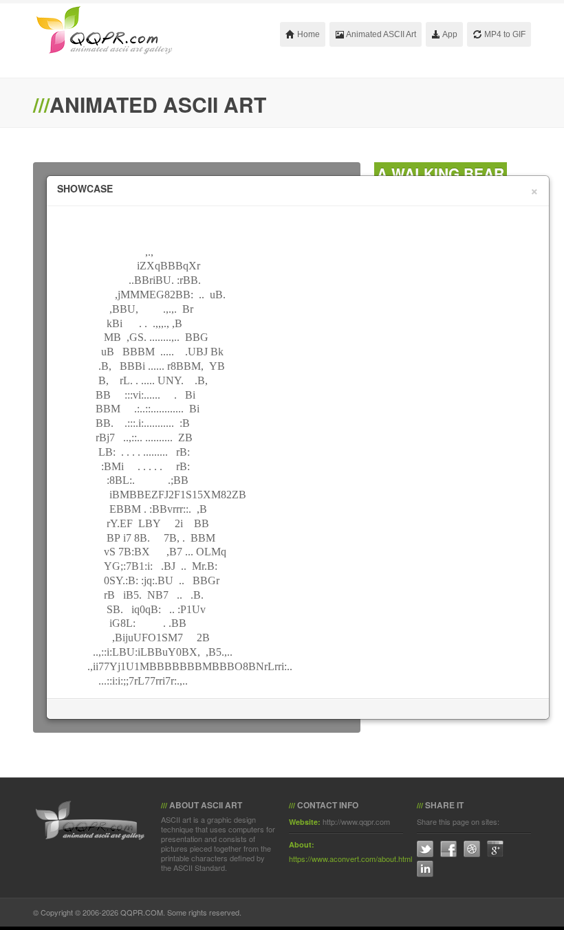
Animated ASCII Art (380, 34)
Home (307, 34)
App (449, 34)
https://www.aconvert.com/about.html (350, 858)
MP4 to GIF (503, 34)
